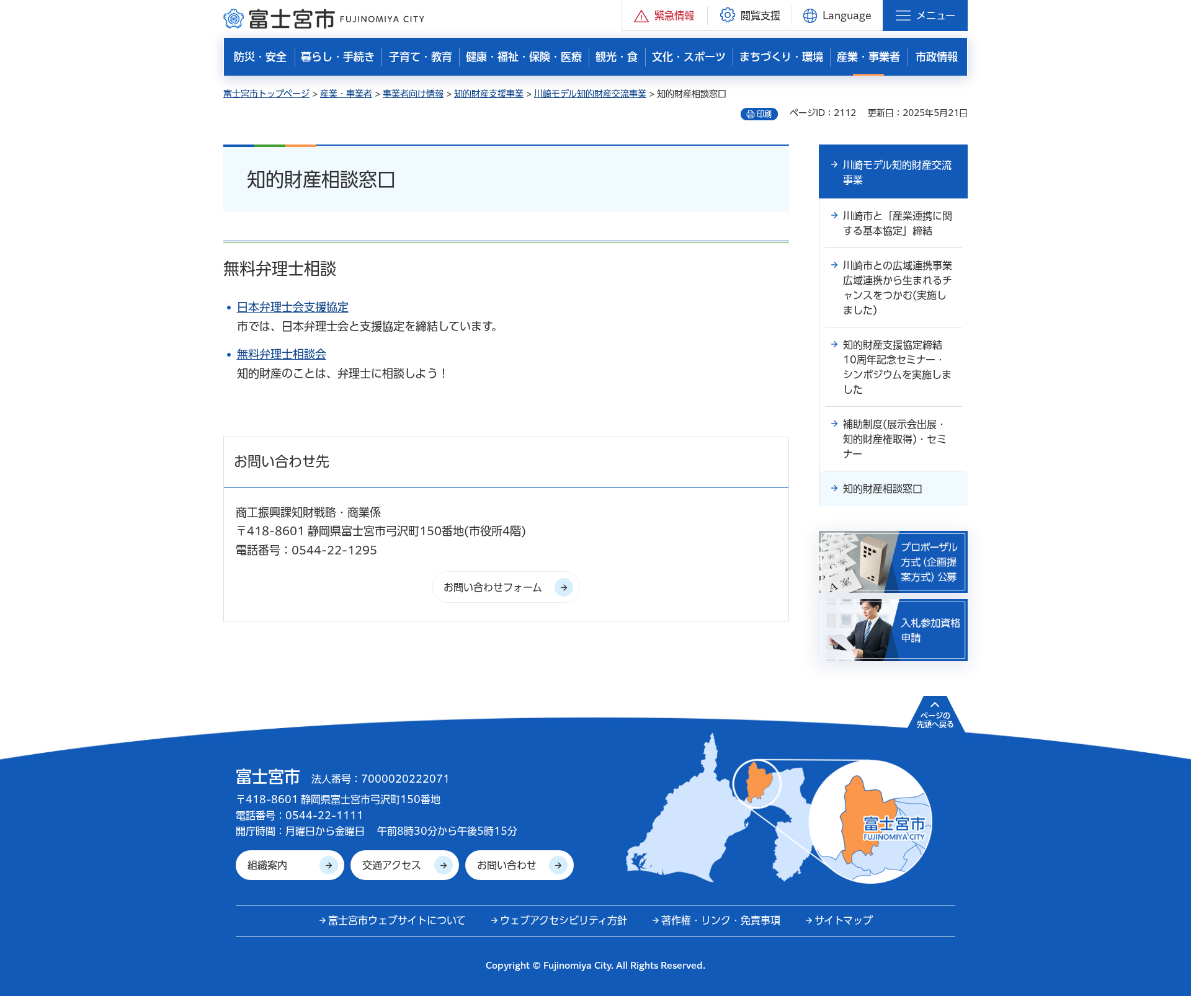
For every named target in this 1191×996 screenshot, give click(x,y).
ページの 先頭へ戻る (935, 720)
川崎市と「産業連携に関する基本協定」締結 (897, 223)
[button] (664, 15)
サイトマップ (843, 920)
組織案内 (267, 865)
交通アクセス (391, 865)
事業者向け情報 (413, 93)
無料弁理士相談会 (281, 354)
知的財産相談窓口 (882, 489)
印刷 (764, 114)
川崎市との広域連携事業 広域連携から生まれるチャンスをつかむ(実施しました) (902, 287)
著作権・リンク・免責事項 (720, 920)
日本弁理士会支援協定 (293, 307)
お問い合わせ (507, 865)
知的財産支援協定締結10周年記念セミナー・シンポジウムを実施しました (897, 367)
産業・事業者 (346, 93)
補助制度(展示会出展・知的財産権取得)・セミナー (895, 439)
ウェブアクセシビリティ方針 (563, 920)
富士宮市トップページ (266, 93)
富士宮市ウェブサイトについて (397, 920)
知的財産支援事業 (489, 93)
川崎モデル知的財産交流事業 (590, 93)
